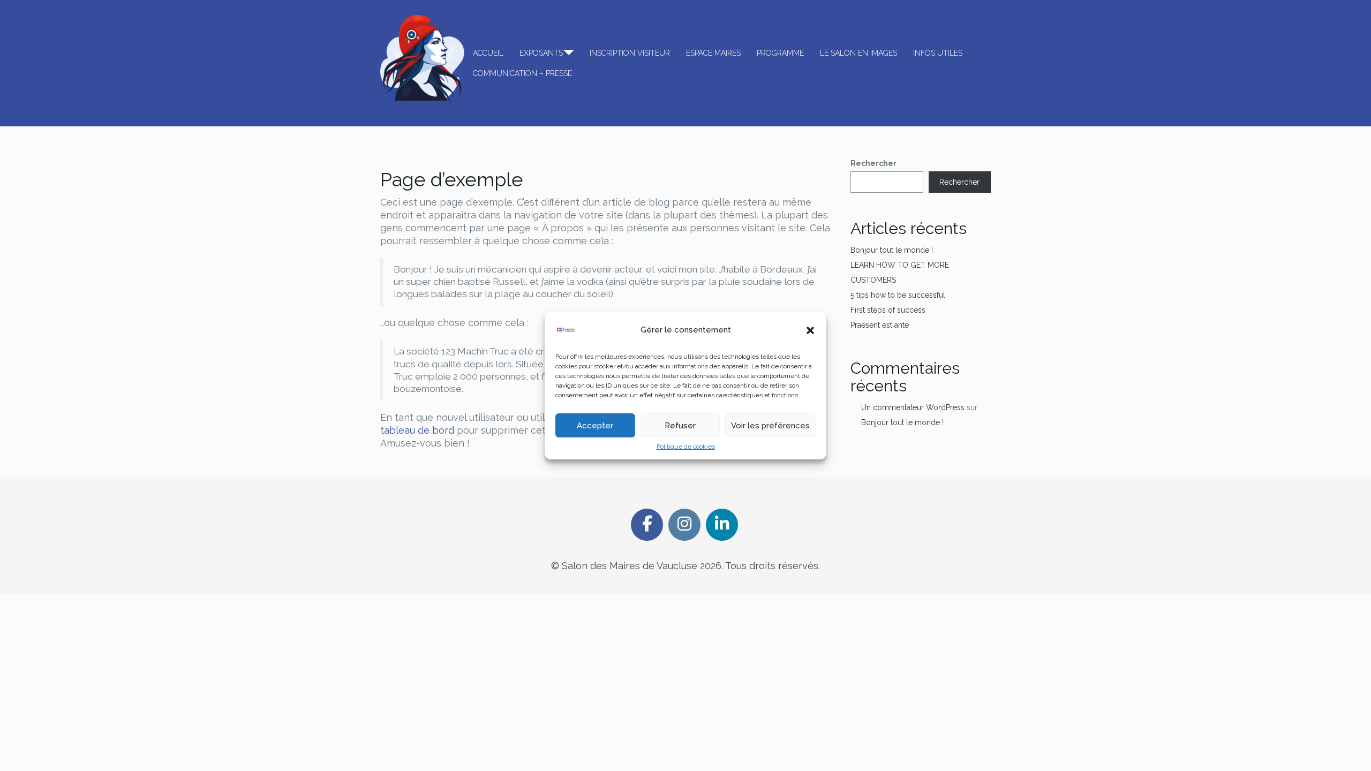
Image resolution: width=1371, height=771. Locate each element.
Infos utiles (937, 53)
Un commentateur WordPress (913, 407)
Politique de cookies (686, 446)
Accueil (488, 53)
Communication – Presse (522, 73)
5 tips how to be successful (897, 295)
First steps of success (887, 310)
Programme (780, 53)
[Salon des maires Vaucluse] (422, 60)
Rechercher (873, 163)
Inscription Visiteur (630, 53)
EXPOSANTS (541, 53)
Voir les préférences (770, 425)
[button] (810, 330)
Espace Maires (713, 53)
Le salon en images (858, 53)
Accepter (595, 425)
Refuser (680, 425)
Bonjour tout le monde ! (891, 250)
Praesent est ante (879, 325)
